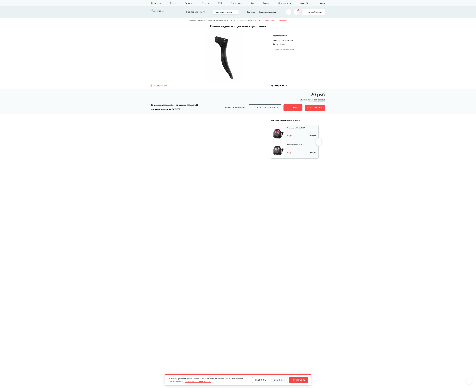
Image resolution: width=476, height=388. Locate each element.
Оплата (173, 3)
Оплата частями (314, 108)
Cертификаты (236, 3)
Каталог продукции (223, 12)
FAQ (220, 3)
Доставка (205, 3)
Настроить (260, 380)
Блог (252, 3)
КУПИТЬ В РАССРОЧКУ (267, 108)
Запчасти (251, 12)
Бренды (266, 3)
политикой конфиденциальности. (198, 381)
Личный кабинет (315, 12)
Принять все (299, 380)
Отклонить (279, 380)
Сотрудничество (285, 3)
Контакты (321, 3)
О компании (156, 3)
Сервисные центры (267, 12)
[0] (296, 12)
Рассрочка (189, 3)
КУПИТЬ (295, 108)
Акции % (304, 3)
